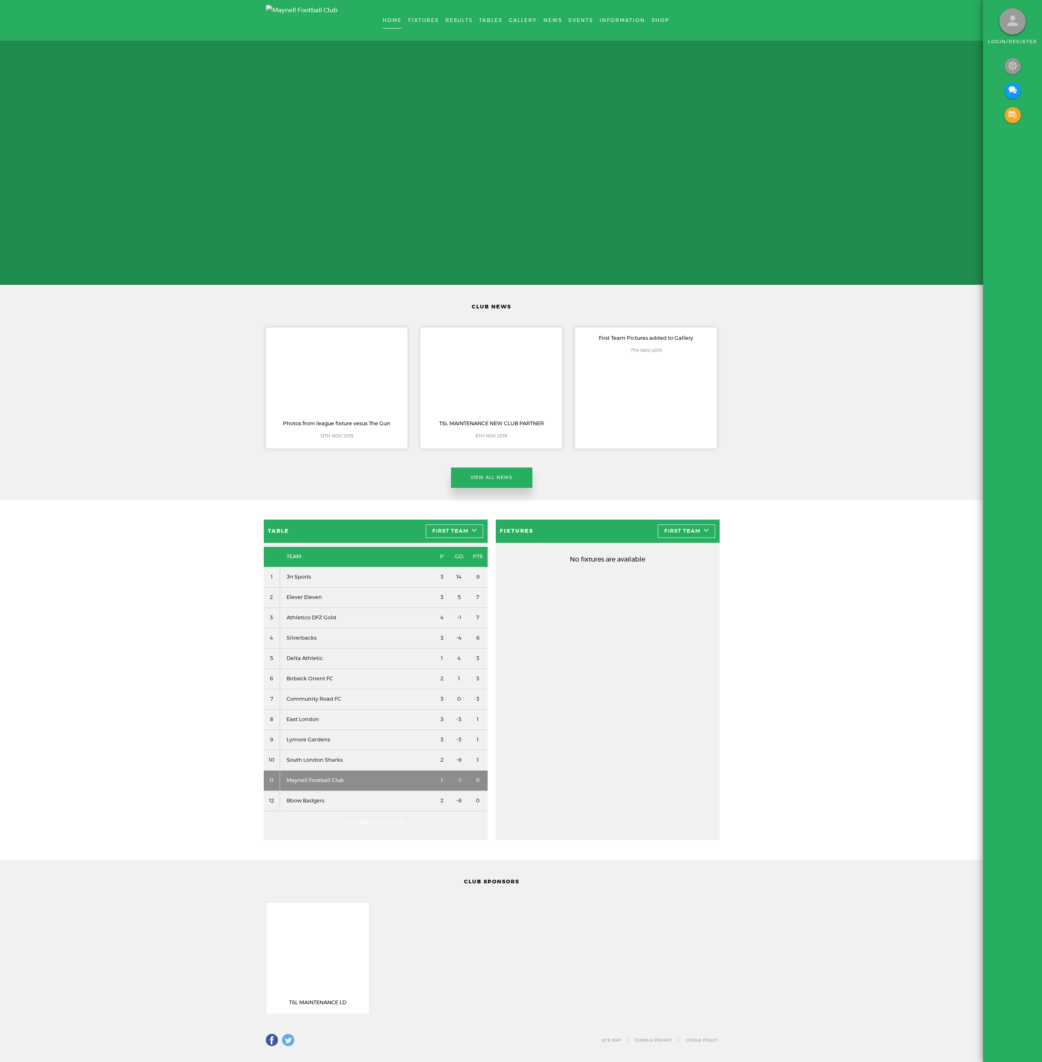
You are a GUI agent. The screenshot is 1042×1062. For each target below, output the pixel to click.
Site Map (611, 1040)
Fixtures (516, 531)
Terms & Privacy (653, 1040)
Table (278, 531)
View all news (491, 477)
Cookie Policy (701, 1040)
